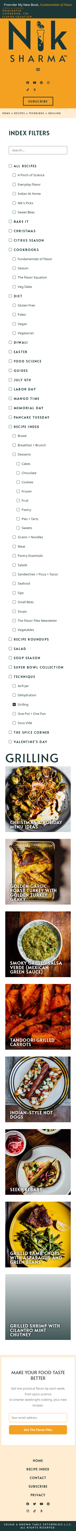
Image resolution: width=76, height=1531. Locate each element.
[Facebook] (28, 82)
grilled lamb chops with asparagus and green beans (36, 1257)
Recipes (19, 113)
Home (6, 113)
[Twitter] (35, 1504)
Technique (36, 113)
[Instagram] (48, 82)
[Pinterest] (41, 82)
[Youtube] (35, 82)
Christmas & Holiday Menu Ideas (36, 824)
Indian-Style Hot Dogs (31, 1114)
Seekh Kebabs (26, 1189)
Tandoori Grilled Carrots (32, 1042)
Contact (38, 1477)
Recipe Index (38, 1469)
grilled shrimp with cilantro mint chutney (35, 1330)
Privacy (38, 1495)
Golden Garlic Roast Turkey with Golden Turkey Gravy (33, 892)
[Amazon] (35, 90)
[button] (38, 69)
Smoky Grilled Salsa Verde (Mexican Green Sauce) (36, 967)
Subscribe (38, 1486)
